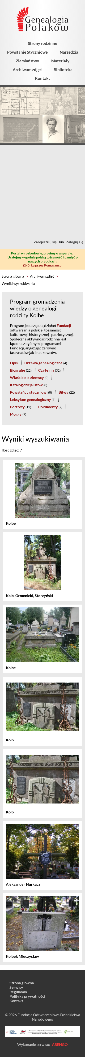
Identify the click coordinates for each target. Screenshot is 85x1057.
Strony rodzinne (42, 43)
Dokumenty (48, 406)
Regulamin (18, 991)
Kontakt (42, 78)
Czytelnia (46, 370)
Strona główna (13, 276)
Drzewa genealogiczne (43, 363)
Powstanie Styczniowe (27, 52)
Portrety (17, 406)
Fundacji (64, 325)
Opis (14, 363)
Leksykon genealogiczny (30, 399)
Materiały (60, 60)
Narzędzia (69, 52)
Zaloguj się (74, 242)
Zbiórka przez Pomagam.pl (42, 265)
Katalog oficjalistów (26, 384)
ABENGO (60, 1044)
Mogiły (16, 414)
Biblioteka (63, 69)
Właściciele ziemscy (27, 377)
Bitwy (63, 392)
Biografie (17, 370)
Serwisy (16, 987)
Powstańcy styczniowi (28, 392)
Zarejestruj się (45, 242)
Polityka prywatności (27, 996)
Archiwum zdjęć (27, 69)
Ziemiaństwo (27, 60)
